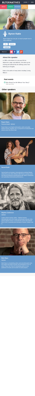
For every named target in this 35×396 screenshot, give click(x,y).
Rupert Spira (5, 122)
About (3, 6)
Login (25, 2)
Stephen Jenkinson (7, 212)
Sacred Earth (5, 167)
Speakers (17, 6)
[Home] (11, 2)
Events (10, 6)
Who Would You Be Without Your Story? (17, 82)
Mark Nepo (4, 258)
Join (32, 2)
